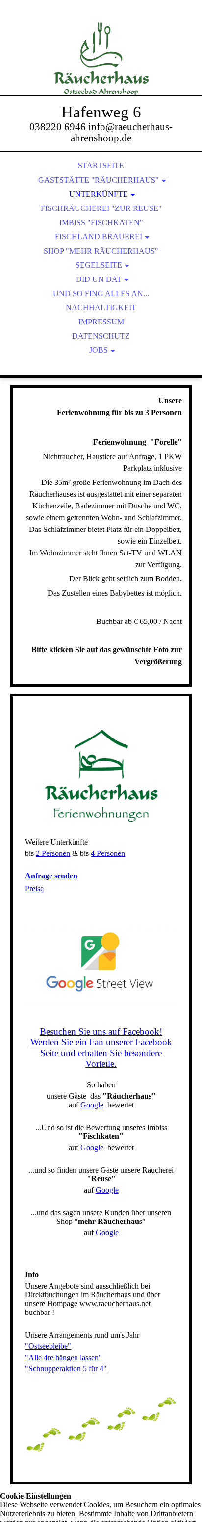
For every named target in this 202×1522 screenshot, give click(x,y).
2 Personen (53, 853)
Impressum (101, 322)
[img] (101, 58)
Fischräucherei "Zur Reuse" (101, 208)
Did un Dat (99, 279)
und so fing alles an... (101, 293)
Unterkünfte (98, 194)
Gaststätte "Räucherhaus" (98, 180)
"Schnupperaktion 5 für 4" (66, 1368)
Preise (34, 888)
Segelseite (99, 265)
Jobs (98, 350)
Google (91, 1105)
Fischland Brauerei (98, 236)
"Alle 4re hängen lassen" (63, 1357)
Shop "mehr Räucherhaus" (101, 251)
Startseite (101, 165)
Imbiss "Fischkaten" (101, 222)
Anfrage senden (51, 876)
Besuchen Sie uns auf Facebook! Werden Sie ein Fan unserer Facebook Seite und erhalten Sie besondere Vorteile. (101, 1047)
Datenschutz (101, 336)
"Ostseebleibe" (48, 1346)
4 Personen (108, 853)
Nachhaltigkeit (101, 307)
